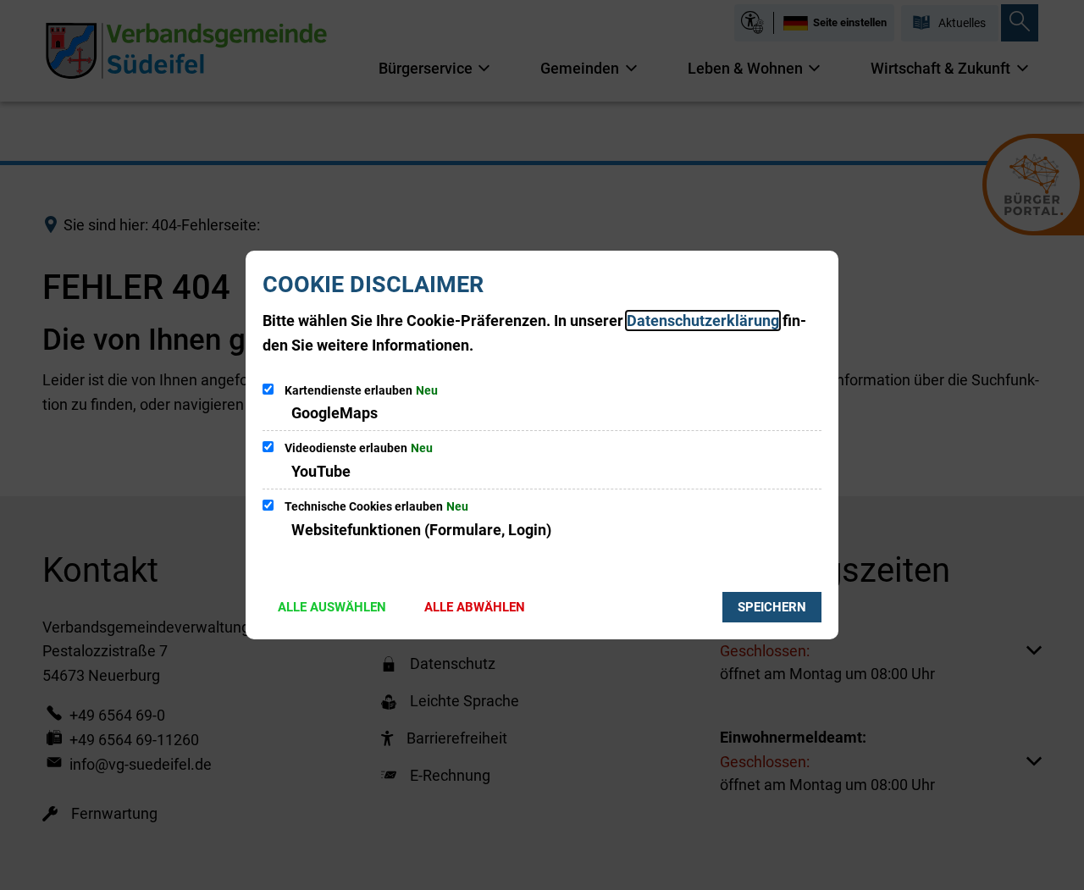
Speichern (772, 607)
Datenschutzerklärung (703, 320)
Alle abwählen (474, 607)
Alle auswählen (332, 607)
